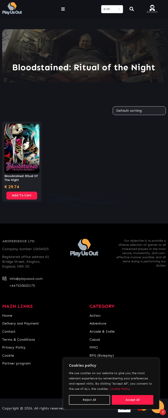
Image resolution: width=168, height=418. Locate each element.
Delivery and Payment (20, 323)
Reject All (89, 400)
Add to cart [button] (22, 195)
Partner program (16, 363)
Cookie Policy (120, 389)
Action (94, 315)
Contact (9, 331)
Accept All (133, 400)
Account (152, 11)
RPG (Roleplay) (101, 355)
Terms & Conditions (18, 339)
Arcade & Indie (102, 331)
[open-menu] (63, 9)
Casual (94, 339)
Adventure (97, 323)
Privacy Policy (14, 347)
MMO (93, 347)
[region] (111, 383)
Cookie (8, 355)
